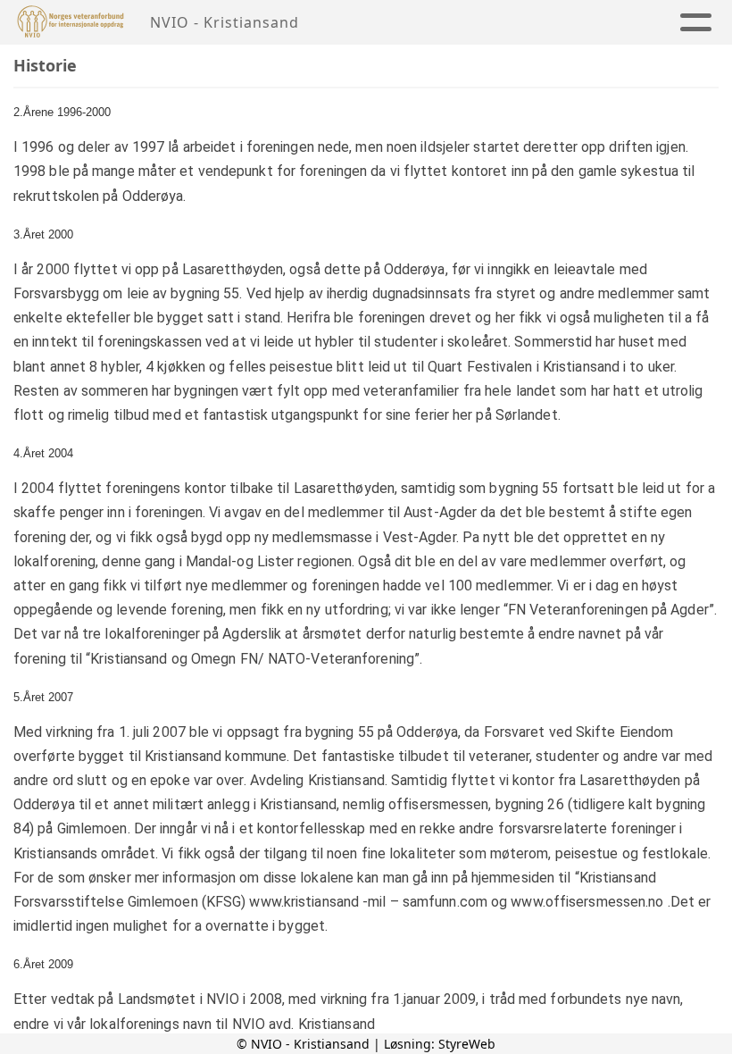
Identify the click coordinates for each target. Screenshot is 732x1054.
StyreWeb (466, 1043)
